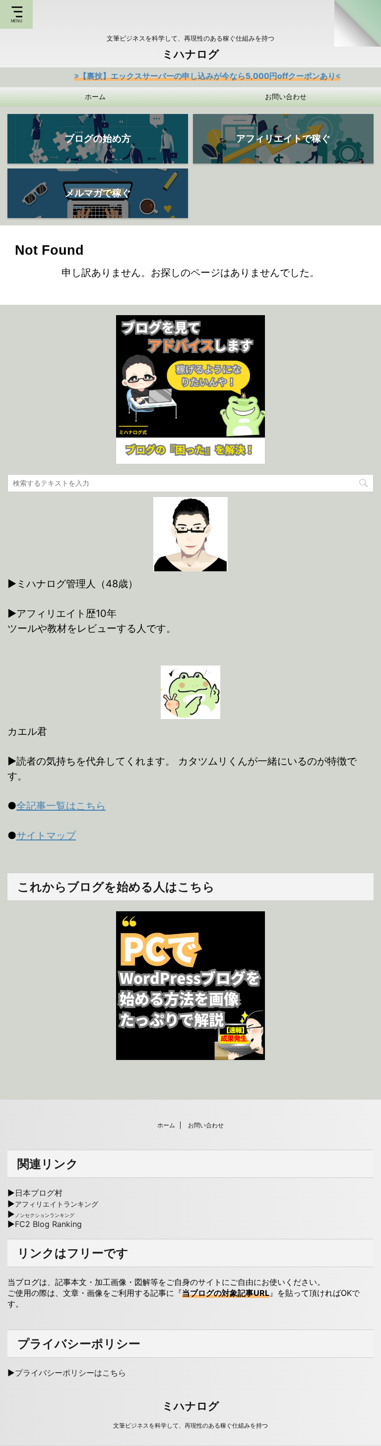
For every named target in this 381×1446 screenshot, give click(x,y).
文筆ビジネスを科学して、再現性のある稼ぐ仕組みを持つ (190, 1425)
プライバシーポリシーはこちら (70, 1373)
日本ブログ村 (39, 1193)
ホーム (95, 96)
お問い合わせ (286, 96)
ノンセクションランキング (44, 1215)
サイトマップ (46, 835)
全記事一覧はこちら (61, 806)
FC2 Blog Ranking (48, 1224)
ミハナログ (190, 54)
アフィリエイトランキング (56, 1204)
